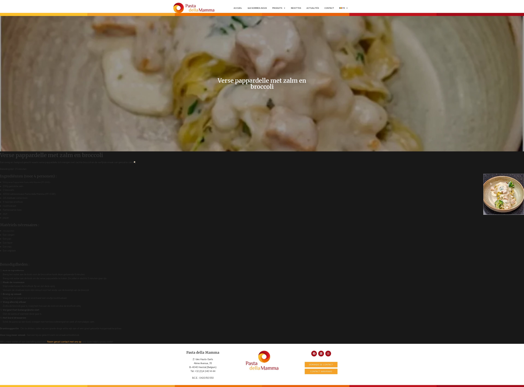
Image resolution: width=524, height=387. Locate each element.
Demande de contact (321, 364)
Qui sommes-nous (257, 8)
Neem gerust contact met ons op (64, 341)
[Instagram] (328, 353)
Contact (329, 8)
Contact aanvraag (321, 371)
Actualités (312, 8)
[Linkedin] (321, 353)
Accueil (238, 8)
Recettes (296, 8)
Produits (277, 8)
